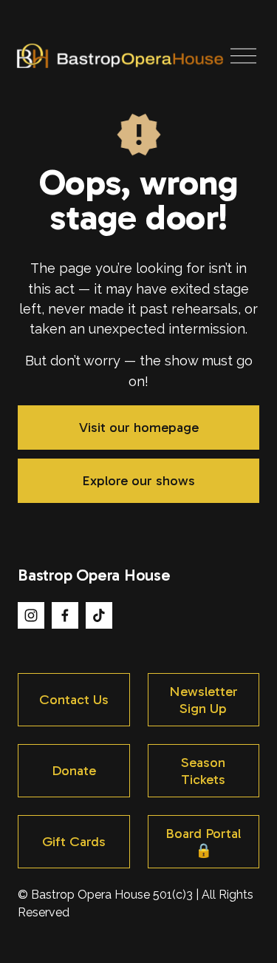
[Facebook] (65, 615)
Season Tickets (203, 771)
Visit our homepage (139, 427)
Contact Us (74, 699)
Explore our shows (138, 480)
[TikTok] (99, 615)
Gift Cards (74, 841)
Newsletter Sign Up (203, 700)
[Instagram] (31, 615)
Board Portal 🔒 (203, 842)
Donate (74, 770)
